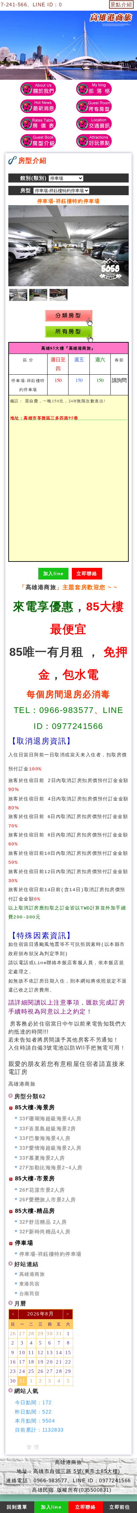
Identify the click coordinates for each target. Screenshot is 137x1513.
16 (13, 1362)
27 (22, 1333)
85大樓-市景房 (35, 1178)
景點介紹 (121, 4)
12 (41, 1352)
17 (22, 1362)
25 (31, 1371)
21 (59, 1362)
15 (68, 1352)
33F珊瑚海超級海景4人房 (50, 1118)
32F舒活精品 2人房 (43, 1222)
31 (59, 1333)
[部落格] (93, 89)
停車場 (24, 1243)
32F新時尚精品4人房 (45, 1231)
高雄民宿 (43, 1490)
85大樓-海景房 (35, 1107)
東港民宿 (29, 1283)
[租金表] (37, 123)
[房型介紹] (93, 106)
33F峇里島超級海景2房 (47, 1128)
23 (13, 1371)
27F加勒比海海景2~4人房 (51, 1167)
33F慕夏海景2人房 (42, 1158)
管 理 (33, 1447)
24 (22, 1371)
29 (41, 1333)
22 (68, 1362)
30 (50, 1333)
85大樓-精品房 (35, 1211)
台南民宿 (29, 1293)
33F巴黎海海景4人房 (45, 1138)
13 (50, 1352)
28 (31, 1333)
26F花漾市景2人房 (42, 1190)
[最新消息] (37, 106)
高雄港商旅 (41, 587)
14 (59, 1352)
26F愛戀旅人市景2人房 (47, 1199)
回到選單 (17, 1507)
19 (41, 1362)
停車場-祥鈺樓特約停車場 (50, 1254)
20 (50, 1362)
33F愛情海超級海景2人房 (50, 1148)
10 (22, 1352)
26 (13, 1333)
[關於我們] (37, 89)
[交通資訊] (93, 123)
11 (31, 1352)
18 (31, 1362)
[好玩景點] (93, 141)
